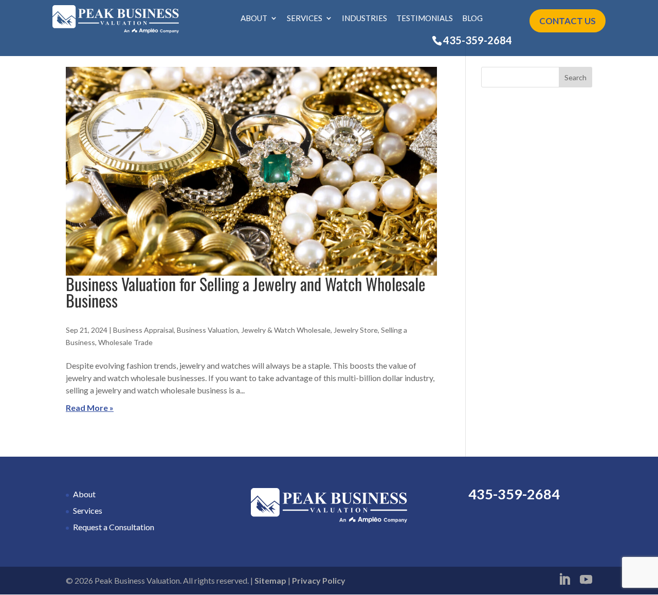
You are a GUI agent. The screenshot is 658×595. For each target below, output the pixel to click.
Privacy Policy (318, 580)
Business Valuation (207, 330)
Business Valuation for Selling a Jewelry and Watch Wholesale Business (245, 292)
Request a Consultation (113, 527)
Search (575, 77)
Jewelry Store (356, 330)
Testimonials (424, 18)
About (254, 18)
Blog (472, 18)
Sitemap (270, 580)
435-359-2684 (477, 40)
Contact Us (567, 20)
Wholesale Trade (125, 342)
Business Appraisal (143, 330)
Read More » (90, 407)
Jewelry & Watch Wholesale (286, 330)
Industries (364, 18)
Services (304, 18)
